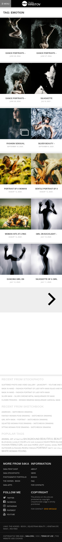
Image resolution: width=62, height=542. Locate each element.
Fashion (6, 445)
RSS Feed (13, 529)
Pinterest (11, 510)
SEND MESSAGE (50, 509)
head (30, 445)
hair (25, 445)
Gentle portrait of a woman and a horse (46, 189)
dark (33, 442)
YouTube (10, 514)
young (22, 451)
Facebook (11, 502)
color (23, 442)
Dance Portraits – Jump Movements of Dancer (15, 53)
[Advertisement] (31, 343)
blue (4, 442)
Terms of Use (47, 536)
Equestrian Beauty (36, 526)
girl (20, 444)
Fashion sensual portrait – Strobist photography (15, 143)
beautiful (46, 439)
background (31, 438)
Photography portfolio (15, 477)
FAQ (32, 481)
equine (59, 442)
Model (54, 445)
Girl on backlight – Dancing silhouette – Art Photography (46, 234)
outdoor (6, 448)
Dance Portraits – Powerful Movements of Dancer (16, 98)
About (34, 469)
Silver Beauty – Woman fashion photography (46, 143)
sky (55, 448)
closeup (15, 442)
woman (13, 451)
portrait (41, 447)
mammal (48, 445)
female (14, 444)
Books (34, 477)
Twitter (10, 498)
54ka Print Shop (10, 469)
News (33, 473)
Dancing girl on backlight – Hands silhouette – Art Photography (15, 279)
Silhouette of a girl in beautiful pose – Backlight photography (46, 279)
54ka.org (29, 536)
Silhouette (46, 98)
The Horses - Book (11, 481)
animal (5, 439)
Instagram (11, 506)
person (32, 448)
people (25, 448)
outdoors (16, 448)
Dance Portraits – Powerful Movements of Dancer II (47, 53)
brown (9, 442)
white (5, 451)
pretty (51, 448)
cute (28, 442)
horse (35, 444)
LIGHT (41, 445)
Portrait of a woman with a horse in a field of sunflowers (15, 189)
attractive (18, 439)
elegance (39, 442)
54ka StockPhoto (11, 473)
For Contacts (37, 485)
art (11, 439)
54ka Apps (7, 485)
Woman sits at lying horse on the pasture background (15, 234)
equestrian (49, 442)
